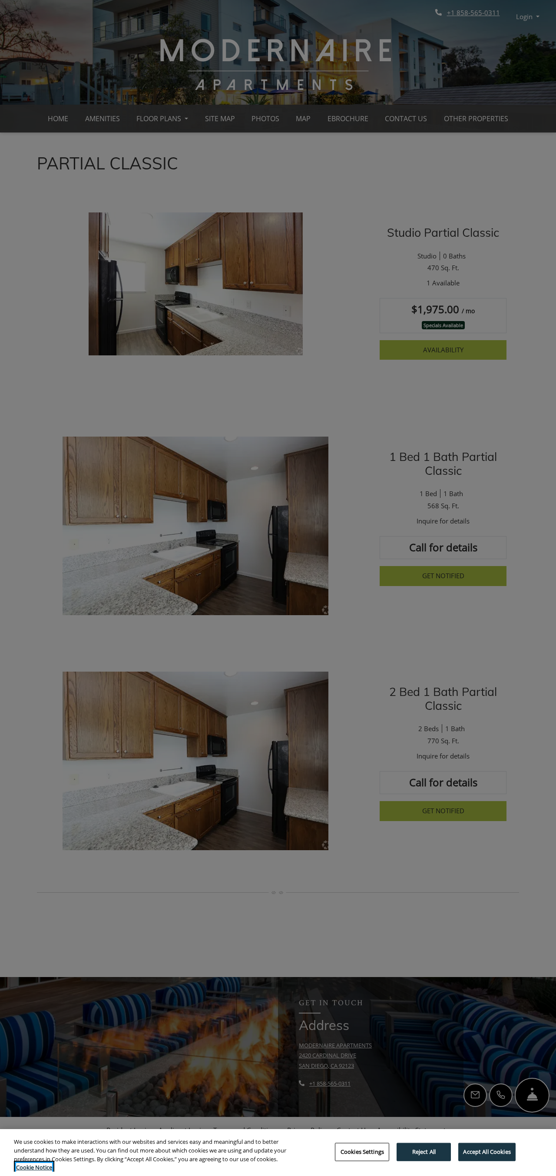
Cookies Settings (362, 1152)
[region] (278, 1152)
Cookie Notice (34, 1167)
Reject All (424, 1152)
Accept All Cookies (486, 1152)
